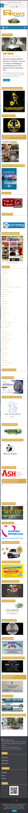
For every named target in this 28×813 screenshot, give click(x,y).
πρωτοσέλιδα (10, 262)
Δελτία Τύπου (5, 763)
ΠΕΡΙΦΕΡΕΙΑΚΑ (5, 341)
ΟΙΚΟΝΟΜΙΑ (5, 332)
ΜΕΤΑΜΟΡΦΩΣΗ (5, 313)
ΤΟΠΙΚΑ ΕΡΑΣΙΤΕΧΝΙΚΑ (7, 362)
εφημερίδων (16, 262)
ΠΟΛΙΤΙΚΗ (4, 346)
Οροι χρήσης (5, 760)
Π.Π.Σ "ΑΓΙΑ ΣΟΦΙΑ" (6, 334)
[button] (2, 5)
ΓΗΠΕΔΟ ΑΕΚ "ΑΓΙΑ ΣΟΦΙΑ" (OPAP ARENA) (11, 287)
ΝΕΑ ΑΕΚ (4, 318)
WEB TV (3, 275)
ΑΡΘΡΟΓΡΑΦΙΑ (5, 280)
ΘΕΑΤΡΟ (4, 306)
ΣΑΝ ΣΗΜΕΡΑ (5, 355)
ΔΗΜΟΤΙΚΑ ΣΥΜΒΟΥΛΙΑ (7, 292)
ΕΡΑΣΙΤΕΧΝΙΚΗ (5, 303)
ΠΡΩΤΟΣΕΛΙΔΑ (5, 353)
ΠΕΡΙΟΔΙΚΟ (4, 336)
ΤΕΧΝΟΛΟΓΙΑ (5, 360)
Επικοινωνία (5, 757)
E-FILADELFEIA (5, 273)
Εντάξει (14, 810)
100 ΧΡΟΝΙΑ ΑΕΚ (5, 270)
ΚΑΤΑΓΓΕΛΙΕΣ (5, 308)
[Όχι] (26, 807)
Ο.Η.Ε (3, 329)
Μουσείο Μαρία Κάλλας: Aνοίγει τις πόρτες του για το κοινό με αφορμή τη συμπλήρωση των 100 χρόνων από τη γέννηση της (14, 64)
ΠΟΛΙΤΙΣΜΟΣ (5, 348)
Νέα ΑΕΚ (4, 778)
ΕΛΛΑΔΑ (5, 53)
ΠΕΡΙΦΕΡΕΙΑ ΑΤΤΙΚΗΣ (6, 339)
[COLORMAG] (8, 740)
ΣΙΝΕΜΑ (3, 358)
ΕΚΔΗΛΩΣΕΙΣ (4, 294)
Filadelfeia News (17, 56)
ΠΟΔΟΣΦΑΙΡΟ (5, 344)
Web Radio (4, 772)
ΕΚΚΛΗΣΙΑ (4, 296)
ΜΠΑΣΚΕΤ (4, 315)
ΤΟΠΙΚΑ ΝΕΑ (5, 365)
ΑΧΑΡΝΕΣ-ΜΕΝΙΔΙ (6, 284)
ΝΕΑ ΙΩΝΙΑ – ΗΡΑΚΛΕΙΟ (7, 322)
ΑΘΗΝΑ (3, 277)
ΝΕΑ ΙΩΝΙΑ (4, 320)
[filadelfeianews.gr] (3, 27)
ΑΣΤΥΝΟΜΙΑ (4, 282)
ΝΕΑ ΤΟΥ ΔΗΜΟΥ (6, 325)
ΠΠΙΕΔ (3, 351)
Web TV (3, 775)
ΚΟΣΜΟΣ (4, 310)
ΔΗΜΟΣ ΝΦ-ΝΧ (5, 289)
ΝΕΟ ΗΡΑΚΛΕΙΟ (5, 327)
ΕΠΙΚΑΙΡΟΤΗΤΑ (10, 53)
